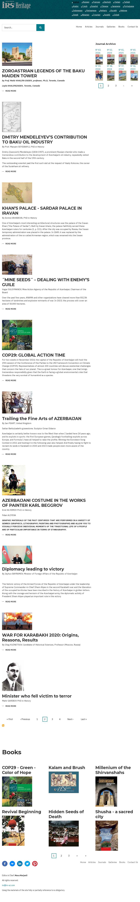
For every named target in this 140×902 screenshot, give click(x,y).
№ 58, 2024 (110, 67)
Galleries (111, 26)
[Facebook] (5, 863)
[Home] (16, 5)
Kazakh (114, 10)
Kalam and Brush (67, 767)
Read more (10, 91)
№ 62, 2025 (110, 51)
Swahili (107, 15)
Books (121, 26)
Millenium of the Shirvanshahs (113, 770)
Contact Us (133, 26)
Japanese (116, 6)
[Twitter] (27, 863)
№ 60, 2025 (133, 51)
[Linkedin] (20, 863)
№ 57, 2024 (121, 67)
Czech (84, 6)
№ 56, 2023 (133, 67)
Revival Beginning (21, 811)
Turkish (127, 2)
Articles (88, 26)
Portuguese (129, 6)
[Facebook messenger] (12, 863)
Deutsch (107, 2)
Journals (100, 26)
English (76, 2)
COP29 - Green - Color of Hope (19, 770)
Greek (75, 15)
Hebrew (123, 10)
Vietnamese (91, 10)
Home (79, 26)
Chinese (105, 6)
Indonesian (77, 10)
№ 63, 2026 (98, 51)
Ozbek (116, 15)
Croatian (96, 15)
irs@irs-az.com (8, 885)
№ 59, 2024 (98, 67)
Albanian (85, 15)
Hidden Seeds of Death (66, 814)
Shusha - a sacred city (114, 814)
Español (94, 6)
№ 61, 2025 (121, 51)
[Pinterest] (35, 863)
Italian (117, 2)
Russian (86, 2)
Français (96, 2)
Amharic (103, 10)
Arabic (75, 6)
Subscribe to (3, 725)
